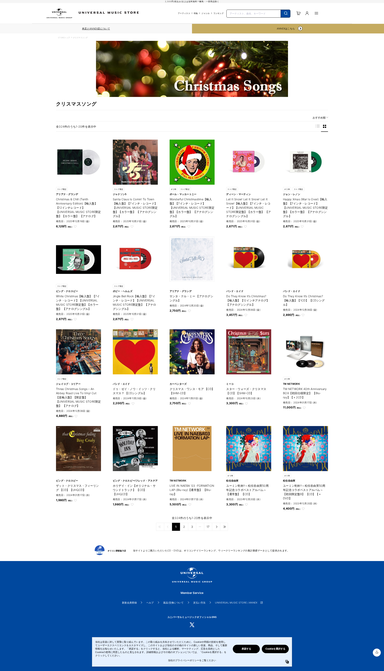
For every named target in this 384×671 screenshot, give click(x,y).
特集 (196, 13)
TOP (376, 653)
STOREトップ (64, 37)
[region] (96, 28)
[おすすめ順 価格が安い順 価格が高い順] (319, 117)
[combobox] (258, 13)
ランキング (218, 13)
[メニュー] (316, 13)
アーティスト (184, 13)
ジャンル (205, 13)
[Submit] (285, 13)
